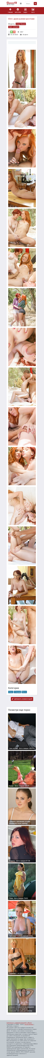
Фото (33, 12)
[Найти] (35, 3)
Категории (18, 12)
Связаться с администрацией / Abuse (19, 1023)
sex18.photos (29, 1024)
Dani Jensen (14, 27)
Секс (11, 692)
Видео (25, 12)
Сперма (17, 692)
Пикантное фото (13, 3)
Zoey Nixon (20, 24)
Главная (10, 12)
